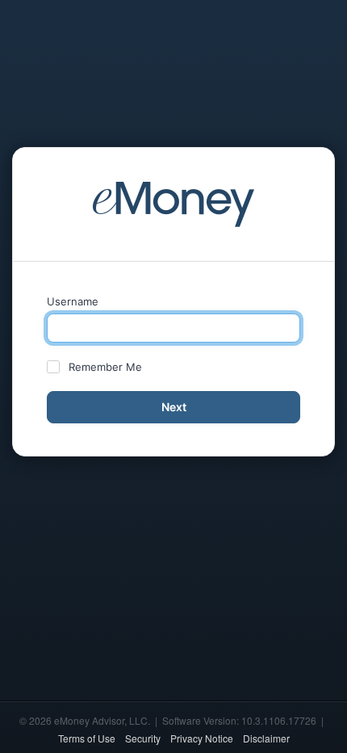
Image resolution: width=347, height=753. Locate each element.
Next (173, 407)
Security (143, 738)
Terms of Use (86, 738)
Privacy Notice (201, 738)
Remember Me (105, 366)
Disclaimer (266, 738)
